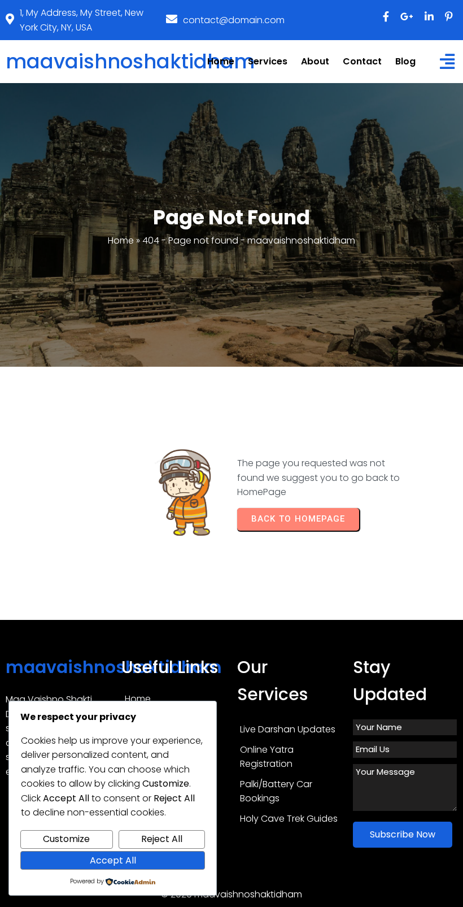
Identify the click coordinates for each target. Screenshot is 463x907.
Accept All (113, 860)
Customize (66, 838)
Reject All (161, 838)
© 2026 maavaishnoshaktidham (231, 894)
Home (121, 240)
